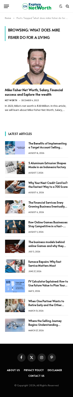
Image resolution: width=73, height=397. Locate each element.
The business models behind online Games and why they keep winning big (46, 246)
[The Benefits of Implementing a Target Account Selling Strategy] (15, 147)
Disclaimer (55, 370)
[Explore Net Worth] (36, 6)
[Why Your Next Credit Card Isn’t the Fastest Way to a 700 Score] (15, 187)
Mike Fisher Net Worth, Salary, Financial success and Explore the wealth (34, 92)
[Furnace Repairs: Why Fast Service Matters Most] (15, 266)
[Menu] (6, 6)
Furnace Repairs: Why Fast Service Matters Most (44, 263)
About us (13, 370)
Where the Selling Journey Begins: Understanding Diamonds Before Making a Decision (45, 326)
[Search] (67, 6)
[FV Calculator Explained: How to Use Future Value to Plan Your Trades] (15, 285)
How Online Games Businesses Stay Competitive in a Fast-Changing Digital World (48, 226)
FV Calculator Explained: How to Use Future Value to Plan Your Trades (48, 285)
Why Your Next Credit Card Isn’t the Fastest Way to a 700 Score (48, 185)
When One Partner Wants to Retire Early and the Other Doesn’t (46, 305)
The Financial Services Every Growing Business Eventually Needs (46, 206)
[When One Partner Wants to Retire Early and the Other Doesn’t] (15, 305)
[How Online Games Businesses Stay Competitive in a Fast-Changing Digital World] (15, 226)
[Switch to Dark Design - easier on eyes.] (60, 6)
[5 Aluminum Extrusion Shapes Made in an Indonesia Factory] (15, 167)
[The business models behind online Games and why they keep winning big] (15, 246)
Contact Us (36, 375)
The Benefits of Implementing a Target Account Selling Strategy (47, 147)
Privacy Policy (34, 370)
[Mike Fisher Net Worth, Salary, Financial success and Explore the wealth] (36, 67)
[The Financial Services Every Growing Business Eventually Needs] (15, 207)
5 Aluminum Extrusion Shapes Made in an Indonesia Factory (47, 165)
